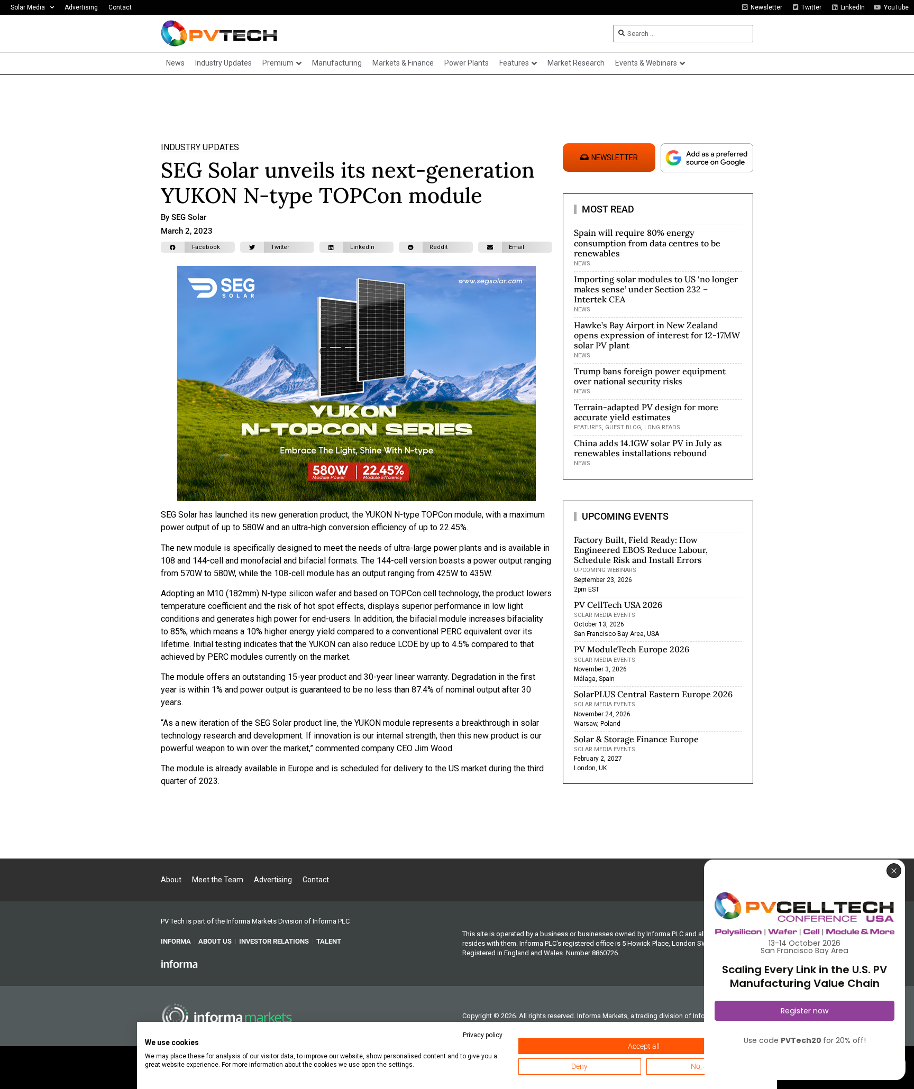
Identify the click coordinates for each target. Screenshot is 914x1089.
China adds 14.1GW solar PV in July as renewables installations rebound (648, 448)
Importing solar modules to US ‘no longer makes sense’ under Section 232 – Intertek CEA (656, 289)
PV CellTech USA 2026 (618, 604)
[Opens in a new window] (179, 963)
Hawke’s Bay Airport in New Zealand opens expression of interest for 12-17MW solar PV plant (657, 335)
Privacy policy (482, 1035)
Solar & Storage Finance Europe (636, 739)
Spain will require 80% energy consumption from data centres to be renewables (647, 242)
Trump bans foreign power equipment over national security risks (650, 376)
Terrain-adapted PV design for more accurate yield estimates (646, 412)
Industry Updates (200, 147)
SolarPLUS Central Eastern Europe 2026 (653, 694)
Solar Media (28, 7)
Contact (120, 7)
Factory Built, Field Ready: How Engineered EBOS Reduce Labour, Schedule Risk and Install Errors (641, 549)
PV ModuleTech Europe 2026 (631, 649)
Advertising (81, 7)
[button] (198, 247)
